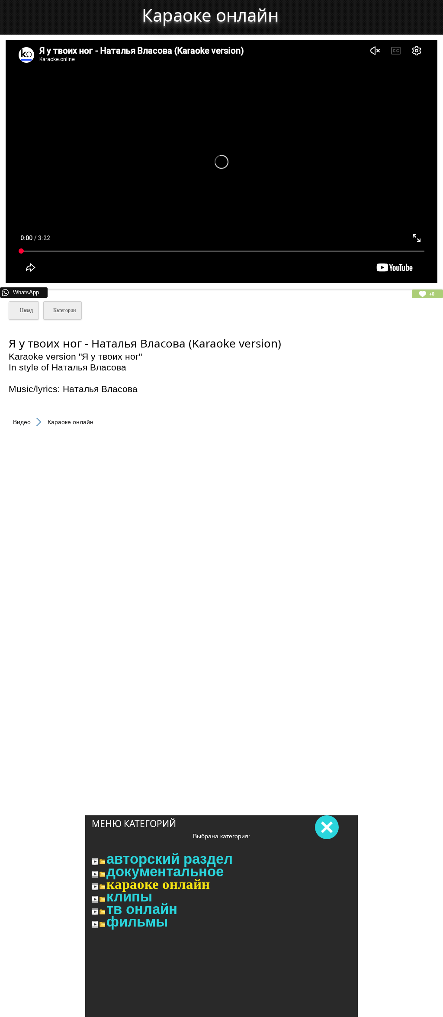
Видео (22, 421)
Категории (64, 310)
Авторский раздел (169, 859)
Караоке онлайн (158, 884)
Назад (26, 310)
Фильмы (137, 921)
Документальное (165, 871)
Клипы (129, 896)
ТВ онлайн (141, 909)
